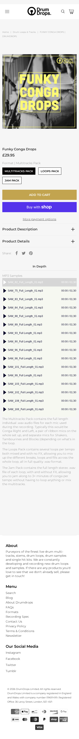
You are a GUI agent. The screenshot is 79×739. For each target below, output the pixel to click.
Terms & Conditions (20, 631)
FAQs (10, 607)
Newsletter (14, 636)
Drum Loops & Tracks (24, 32)
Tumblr (11, 671)
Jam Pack (12, 180)
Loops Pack (50, 171)
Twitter (11, 665)
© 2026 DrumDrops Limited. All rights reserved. (34, 689)
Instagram (13, 653)
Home (5, 32)
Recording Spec (17, 617)
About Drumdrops (19, 602)
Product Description (19, 229)
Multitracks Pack (19, 171)
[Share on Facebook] (16, 253)
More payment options (39, 219)
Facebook (13, 659)
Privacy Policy (16, 626)
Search (11, 593)
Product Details (15, 241)
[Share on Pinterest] (31, 253)
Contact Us (14, 621)
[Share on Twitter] (23, 253)
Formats (12, 612)
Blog (9, 598)
